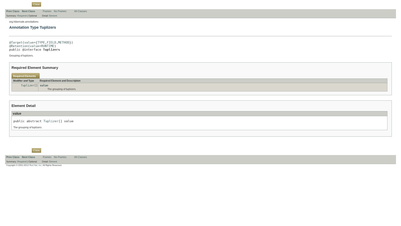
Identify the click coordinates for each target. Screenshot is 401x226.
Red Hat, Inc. (35, 165)
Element (53, 15)
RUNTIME (47, 46)
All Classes (80, 11)
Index (77, 4)
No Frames (60, 11)
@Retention (18, 46)
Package (24, 4)
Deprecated (65, 4)
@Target (15, 42)
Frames (47, 11)
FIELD (51, 42)
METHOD (63, 42)
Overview (11, 4)
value (29, 42)
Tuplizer (27, 85)
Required (22, 15)
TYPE (41, 42)
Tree (53, 4)
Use (45, 4)
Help (85, 4)
